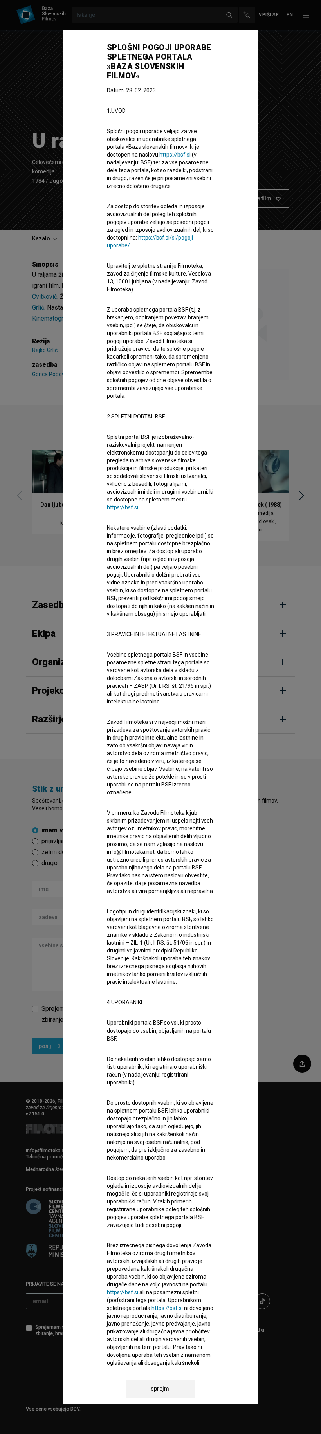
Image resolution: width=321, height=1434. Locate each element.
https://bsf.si (175, 155)
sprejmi (161, 1388)
